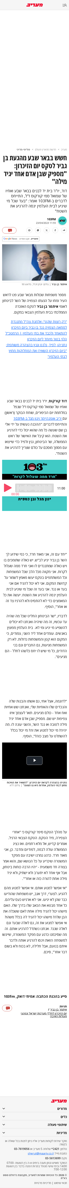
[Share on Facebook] (55, 230)
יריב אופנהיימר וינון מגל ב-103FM (37, 418)
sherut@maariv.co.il (41, 1153)
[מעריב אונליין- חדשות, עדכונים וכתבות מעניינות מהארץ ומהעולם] (34, 5)
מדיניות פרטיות (42, 1183)
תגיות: (63, 1006)
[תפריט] (66, 5)
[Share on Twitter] (47, 230)
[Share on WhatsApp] (38, 230)
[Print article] (29, 230)
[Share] (64, 230)
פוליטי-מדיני (23, 149)
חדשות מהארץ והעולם (45, 149)
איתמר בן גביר (58, 1009)
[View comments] (9, 230)
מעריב (64, 149)
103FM (51, 219)
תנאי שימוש (60, 1183)
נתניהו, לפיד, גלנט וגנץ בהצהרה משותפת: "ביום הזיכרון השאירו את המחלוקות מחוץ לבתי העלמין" (36, 351)
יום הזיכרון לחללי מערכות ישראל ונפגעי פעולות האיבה (44, 1015)
